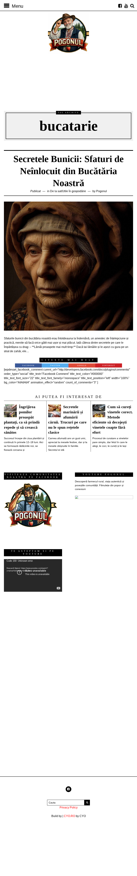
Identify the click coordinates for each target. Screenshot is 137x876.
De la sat (55, 191)
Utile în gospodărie (74, 191)
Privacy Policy (69, 807)
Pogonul (101, 191)
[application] (33, 575)
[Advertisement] (68, 81)
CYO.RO (69, 816)
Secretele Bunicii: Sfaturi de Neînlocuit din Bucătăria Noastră (68, 171)
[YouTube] (126, 5)
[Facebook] (120, 5)
